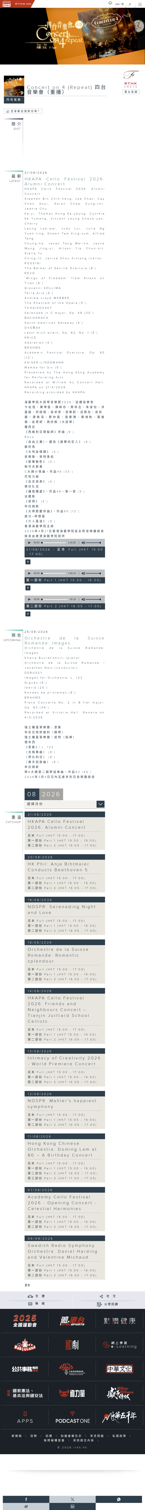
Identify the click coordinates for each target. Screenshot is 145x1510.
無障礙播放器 (55, 1440)
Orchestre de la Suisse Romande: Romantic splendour (58, 955)
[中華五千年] (119, 1417)
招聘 (34, 1436)
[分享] (101, 1296)
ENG (117, 4)
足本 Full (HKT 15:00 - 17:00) (56, 835)
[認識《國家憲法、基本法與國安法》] (25, 1393)
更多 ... (29, 1285)
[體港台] (72, 1320)
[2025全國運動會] (25, 1320)
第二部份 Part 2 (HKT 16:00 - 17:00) (62, 1173)
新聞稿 (18, 1436)
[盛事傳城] (119, 1393)
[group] (82, 543)
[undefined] (110, 2)
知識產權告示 (72, 1436)
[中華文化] (119, 1369)
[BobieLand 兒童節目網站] (25, 1344)
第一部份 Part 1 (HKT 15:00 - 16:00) (62, 840)
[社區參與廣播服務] (72, 1369)
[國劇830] (72, 1344)
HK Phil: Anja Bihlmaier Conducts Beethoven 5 (59, 867)
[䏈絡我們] (30, 1303)
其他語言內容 (84, 1440)
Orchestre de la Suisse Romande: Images (65, 641)
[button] (29, 543)
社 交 (111, 1296)
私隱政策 (120, 1436)
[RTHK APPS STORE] (25, 1417)
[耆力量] (72, 1393)
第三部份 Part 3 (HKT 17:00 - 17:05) (62, 1178)
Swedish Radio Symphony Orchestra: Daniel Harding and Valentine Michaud (63, 1251)
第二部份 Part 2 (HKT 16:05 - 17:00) (62, 845)
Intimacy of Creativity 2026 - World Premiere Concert (64, 1061)
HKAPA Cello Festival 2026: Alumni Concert (65, 182)
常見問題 (98, 1436)
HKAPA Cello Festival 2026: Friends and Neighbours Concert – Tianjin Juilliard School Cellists (59, 1010)
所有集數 (14, 100)
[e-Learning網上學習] (119, 1344)
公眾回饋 (111, 1304)
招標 (50, 1436)
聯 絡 (40, 1303)
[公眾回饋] (99, 1304)
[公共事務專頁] (25, 1369)
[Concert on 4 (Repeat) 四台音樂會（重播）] (27, 562)
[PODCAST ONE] (72, 1417)
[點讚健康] (119, 1320)
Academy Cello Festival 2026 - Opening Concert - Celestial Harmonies (62, 1203)
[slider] (94, 542)
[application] (64, 543)
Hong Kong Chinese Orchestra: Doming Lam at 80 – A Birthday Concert (62, 1149)
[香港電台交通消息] (30, 1296)
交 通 (40, 1296)
